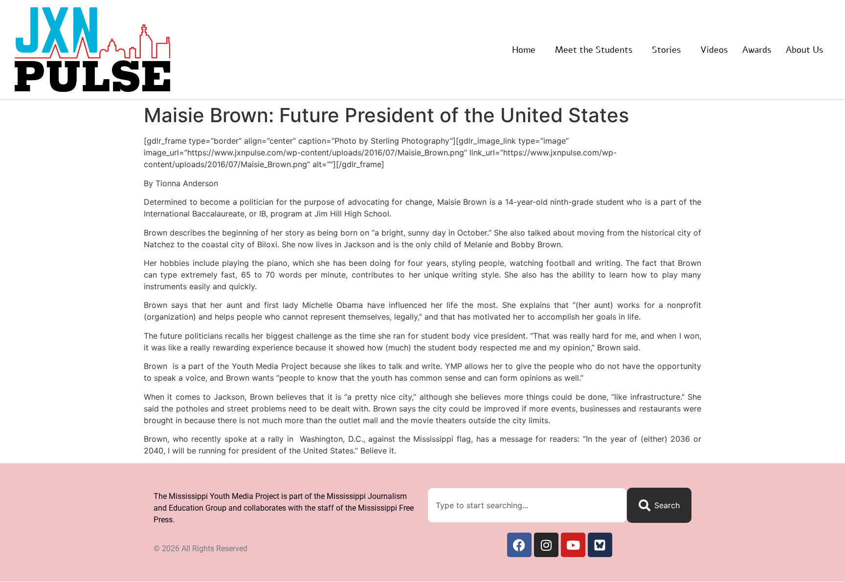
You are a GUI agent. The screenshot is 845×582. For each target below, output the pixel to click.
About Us (804, 50)
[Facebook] (519, 545)
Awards (756, 50)
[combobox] (527, 505)
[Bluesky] (600, 545)
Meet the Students (593, 50)
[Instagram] (546, 545)
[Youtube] (573, 545)
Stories (666, 50)
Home (523, 50)
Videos (714, 50)
